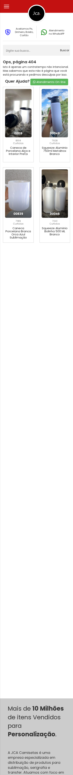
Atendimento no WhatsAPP (56, 32)
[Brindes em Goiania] (36, 13)
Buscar (64, 50)
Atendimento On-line (51, 82)
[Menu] (6, 6)
